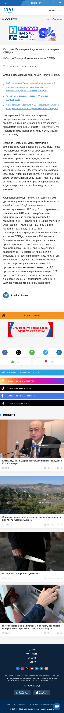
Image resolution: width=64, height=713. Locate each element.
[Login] (60, 2)
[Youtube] (32, 669)
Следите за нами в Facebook (21, 396)
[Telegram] (37, 669)
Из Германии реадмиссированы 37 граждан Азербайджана (27, 98)
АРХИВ (32, 657)
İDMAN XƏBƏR (32, 315)
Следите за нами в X (17, 403)
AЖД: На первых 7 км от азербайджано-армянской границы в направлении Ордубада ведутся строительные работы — (30, 87)
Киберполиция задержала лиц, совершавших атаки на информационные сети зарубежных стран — (32, 107)
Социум (57, 19)
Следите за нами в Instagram (21, 381)
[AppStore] (41, 693)
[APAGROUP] (32, 686)
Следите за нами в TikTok (20, 388)
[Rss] (46, 669)
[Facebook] (18, 669)
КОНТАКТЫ (32, 653)
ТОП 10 (32, 661)
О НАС (32, 649)
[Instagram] (22, 669)
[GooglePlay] (22, 693)
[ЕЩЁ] (60, 10)
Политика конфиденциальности (44, 704)
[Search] (53, 3)
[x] (27, 669)
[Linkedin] (41, 669)
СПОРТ (51, 10)
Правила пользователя (15, 704)
